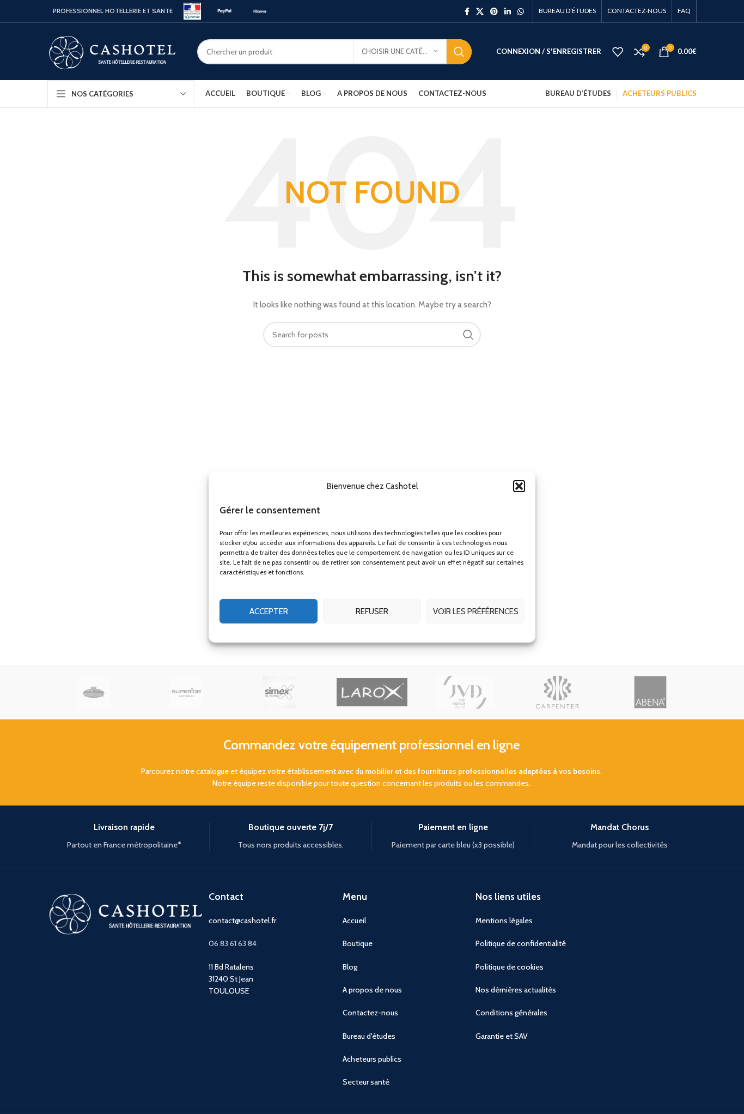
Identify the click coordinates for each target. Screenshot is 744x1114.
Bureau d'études (369, 1036)
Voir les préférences (476, 611)
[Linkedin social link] (507, 11)
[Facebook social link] (467, 11)
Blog (350, 967)
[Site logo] (192, 10)
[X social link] (480, 11)
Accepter (268, 611)
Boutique (358, 943)
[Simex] (279, 692)
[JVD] (464, 692)
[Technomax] (93, 692)
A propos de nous (372, 990)
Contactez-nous (370, 1013)
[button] (519, 486)
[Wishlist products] (618, 52)
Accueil (354, 920)
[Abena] (650, 692)
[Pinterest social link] (494, 11)
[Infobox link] (124, 836)
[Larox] (372, 692)
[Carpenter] (557, 692)
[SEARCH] (459, 51)
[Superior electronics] (186, 692)
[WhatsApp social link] (520, 11)
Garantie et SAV (501, 1036)
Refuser (372, 611)
